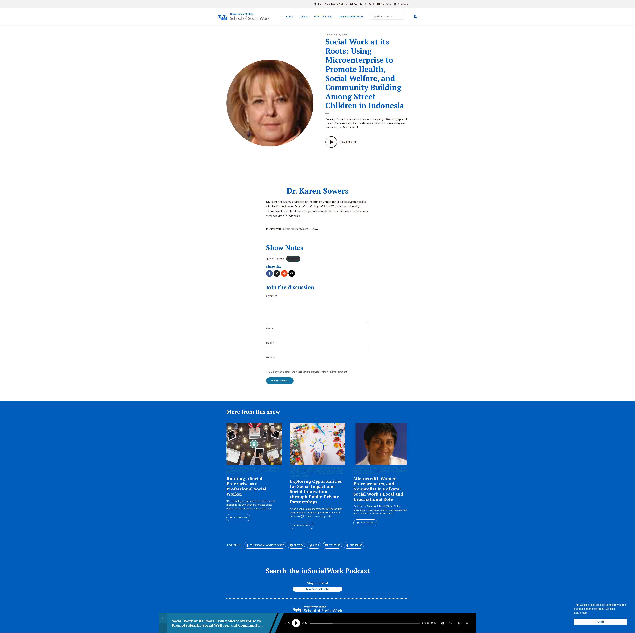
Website (270, 357)
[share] (467, 623)
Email (270, 343)
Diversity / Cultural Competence (342, 119)
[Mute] (442, 623)
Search (403, 17)
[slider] (365, 623)
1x (450, 623)
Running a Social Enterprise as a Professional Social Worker (246, 486)
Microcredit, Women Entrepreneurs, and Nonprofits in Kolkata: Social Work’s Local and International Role (378, 489)
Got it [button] (600, 621)
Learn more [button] (581, 612)
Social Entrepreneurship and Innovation (253, 469)
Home (289, 16)
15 (287, 623)
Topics (303, 16)
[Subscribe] (459, 623)
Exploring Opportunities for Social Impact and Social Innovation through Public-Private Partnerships (316, 491)
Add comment (350, 127)
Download (293, 258)
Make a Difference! (351, 16)
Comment (271, 296)
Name (270, 328)
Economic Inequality (372, 119)
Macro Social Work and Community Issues (350, 122)
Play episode (240, 517)
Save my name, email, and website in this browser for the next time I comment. (308, 371)
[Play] (296, 623)
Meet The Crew (323, 16)
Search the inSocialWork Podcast (318, 570)
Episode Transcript (275, 258)
